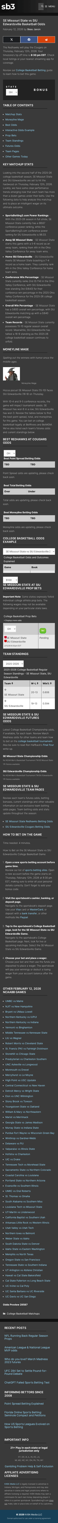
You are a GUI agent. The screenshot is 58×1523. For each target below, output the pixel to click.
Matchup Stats (13, 114)
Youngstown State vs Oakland (22, 1106)
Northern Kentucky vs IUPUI (21, 1016)
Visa (18, 909)
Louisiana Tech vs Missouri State (23, 1206)
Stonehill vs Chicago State (20, 1053)
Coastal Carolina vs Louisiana (22, 1175)
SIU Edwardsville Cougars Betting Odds (27, 826)
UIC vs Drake (12, 1159)
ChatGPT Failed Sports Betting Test (27, 1382)
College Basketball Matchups (23, 1313)
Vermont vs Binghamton (18, 1027)
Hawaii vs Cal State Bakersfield (23, 1275)
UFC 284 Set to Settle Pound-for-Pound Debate (25, 1372)
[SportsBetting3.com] (8, 6)
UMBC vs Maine (14, 1001)
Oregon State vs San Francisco (22, 1259)
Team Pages (12, 151)
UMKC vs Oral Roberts (18, 1190)
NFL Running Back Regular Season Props (26, 1337)
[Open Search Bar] (41, 6)
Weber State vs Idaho (17, 1238)
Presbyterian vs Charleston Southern (26, 1059)
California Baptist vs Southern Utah (25, 1217)
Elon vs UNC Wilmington (19, 1096)
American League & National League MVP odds (27, 1349)
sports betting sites (36, 870)
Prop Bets (10, 135)
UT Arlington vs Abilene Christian (24, 1270)
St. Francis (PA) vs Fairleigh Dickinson (26, 1048)
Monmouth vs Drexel (17, 1069)
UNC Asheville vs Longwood (21, 1064)
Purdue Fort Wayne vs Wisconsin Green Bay (29, 1132)
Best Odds (11, 124)
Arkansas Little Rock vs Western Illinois (27, 1222)
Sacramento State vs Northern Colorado (28, 1169)
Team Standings (14, 140)
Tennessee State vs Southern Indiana (26, 1264)
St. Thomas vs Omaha (17, 1196)
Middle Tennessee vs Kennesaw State (26, 1032)
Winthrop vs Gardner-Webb (20, 1138)
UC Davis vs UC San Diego (20, 1296)
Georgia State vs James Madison (24, 1122)
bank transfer (29, 913)
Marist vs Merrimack (16, 1117)
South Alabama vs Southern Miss (23, 1201)
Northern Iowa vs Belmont (20, 1233)
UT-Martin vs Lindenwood (20, 1212)
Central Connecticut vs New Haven (25, 1085)
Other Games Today (16, 156)
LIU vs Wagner (13, 1038)
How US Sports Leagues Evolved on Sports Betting (27, 1425)
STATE (11, 86)
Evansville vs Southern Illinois (21, 1185)
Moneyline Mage (14, 119)
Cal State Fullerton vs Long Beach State (27, 1280)
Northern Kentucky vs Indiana (22, 1022)
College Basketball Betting (31, 70)
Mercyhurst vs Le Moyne (19, 1074)
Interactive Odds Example (19, 130)
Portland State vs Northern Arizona (25, 1180)
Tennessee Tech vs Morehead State (25, 1164)
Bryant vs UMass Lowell (18, 1011)
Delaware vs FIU (14, 1143)
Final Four (48, 744)
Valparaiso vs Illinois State (20, 1148)
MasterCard (36, 909)
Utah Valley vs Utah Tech (19, 1227)
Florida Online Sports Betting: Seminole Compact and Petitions (25, 1414)
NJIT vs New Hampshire (18, 1006)
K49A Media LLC (11, 1484)
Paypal (24, 917)
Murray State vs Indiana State (22, 1127)
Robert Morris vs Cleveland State (24, 1043)
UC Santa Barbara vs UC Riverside (24, 1291)
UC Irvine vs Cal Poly (17, 1285)
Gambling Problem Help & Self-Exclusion (29, 1466)
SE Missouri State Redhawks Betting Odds (29, 821)
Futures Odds (12, 145)
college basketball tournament (35, 741)
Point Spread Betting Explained (24, 1403)
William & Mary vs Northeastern (23, 1111)
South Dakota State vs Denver (22, 1243)
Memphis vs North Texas (19, 1254)
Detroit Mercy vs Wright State (22, 1090)
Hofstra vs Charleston (17, 1154)
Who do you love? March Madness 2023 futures (26, 1361)
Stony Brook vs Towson (18, 1101)
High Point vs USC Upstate (20, 1080)
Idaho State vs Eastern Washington (25, 1248)
